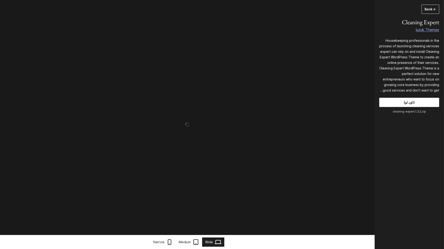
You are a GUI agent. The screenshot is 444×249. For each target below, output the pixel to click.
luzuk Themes (427, 29)
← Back (430, 9)
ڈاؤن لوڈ (409, 102)
